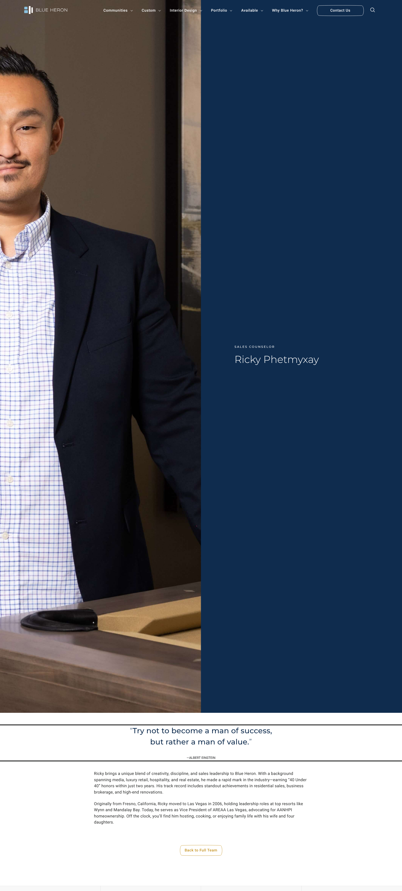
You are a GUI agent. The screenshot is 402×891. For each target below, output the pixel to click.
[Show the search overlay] (372, 10)
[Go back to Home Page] (45, 10)
